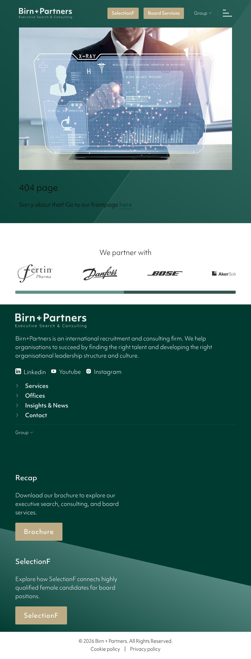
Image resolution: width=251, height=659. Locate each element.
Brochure (39, 531)
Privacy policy (145, 649)
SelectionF (123, 13)
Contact (36, 415)
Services (36, 386)
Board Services (164, 13)
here (125, 204)
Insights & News (46, 405)
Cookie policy (105, 649)
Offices (35, 395)
